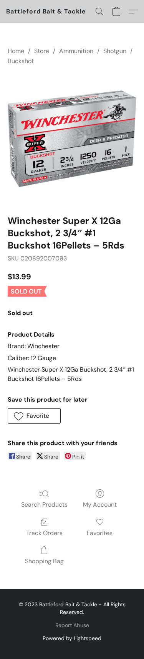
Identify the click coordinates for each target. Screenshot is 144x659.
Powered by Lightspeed (72, 638)
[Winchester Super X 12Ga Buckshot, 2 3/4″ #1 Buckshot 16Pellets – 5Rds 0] (72, 138)
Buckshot (21, 61)
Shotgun (114, 51)
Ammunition (76, 51)
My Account (100, 505)
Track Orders (44, 533)
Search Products (44, 505)
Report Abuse (72, 625)
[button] (46, 11)
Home (16, 51)
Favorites (100, 533)
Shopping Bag (44, 561)
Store (41, 51)
